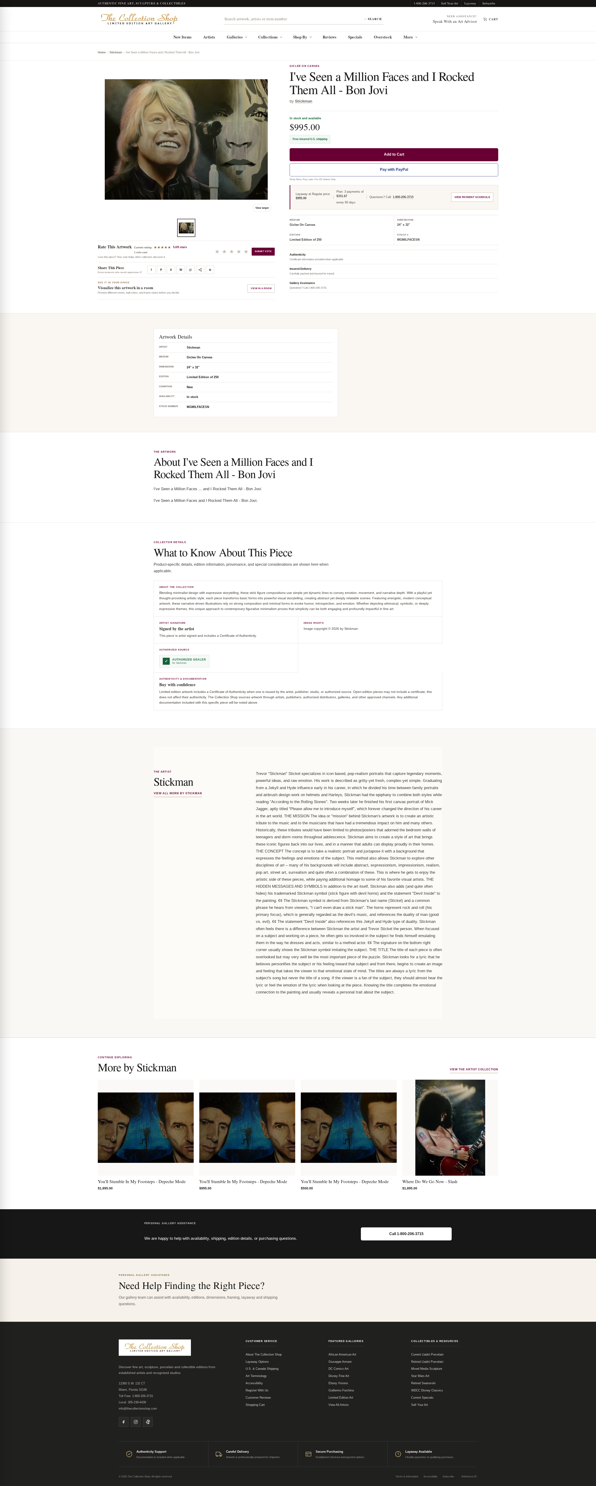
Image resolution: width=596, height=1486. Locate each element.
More (408, 37)
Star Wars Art (420, 1376)
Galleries (235, 37)
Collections (268, 37)
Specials (355, 37)
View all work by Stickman (178, 793)
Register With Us (257, 1390)
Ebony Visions (338, 1383)
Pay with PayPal (394, 170)
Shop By (300, 37)
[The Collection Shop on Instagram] (136, 1422)
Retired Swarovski (423, 1383)
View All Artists (338, 1405)
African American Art (342, 1354)
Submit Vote (263, 251)
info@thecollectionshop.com (138, 1408)
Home (102, 52)
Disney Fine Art (338, 1376)
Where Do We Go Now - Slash (429, 1181)
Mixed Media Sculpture (426, 1368)
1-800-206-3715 (424, 3)
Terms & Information (407, 1476)
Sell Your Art (449, 3)
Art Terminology (256, 1376)
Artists (209, 37)
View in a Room (261, 288)
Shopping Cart (255, 1405)
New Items (182, 37)
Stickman (115, 52)
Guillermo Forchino (341, 1390)
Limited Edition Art (340, 1397)
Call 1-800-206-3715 (406, 1234)
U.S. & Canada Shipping (262, 1368)
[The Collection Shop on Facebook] (124, 1422)
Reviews (330, 37)
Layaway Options (257, 1361)
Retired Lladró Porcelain (427, 1361)
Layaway (470, 3)
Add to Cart (394, 155)
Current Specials (422, 1397)
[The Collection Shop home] (139, 19)
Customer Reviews (258, 1397)
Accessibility (254, 1383)
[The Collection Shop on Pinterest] (148, 1422)
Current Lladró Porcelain (427, 1354)
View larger (262, 207)
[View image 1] (186, 228)
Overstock (383, 37)
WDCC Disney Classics (427, 1390)
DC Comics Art (338, 1368)
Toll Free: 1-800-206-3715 (136, 1396)
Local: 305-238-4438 (132, 1402)
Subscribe (488, 3)
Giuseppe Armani (340, 1361)
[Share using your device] (200, 270)
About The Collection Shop (264, 1354)
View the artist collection (474, 1069)
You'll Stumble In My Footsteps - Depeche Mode (142, 1181)
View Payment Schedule (472, 197)
